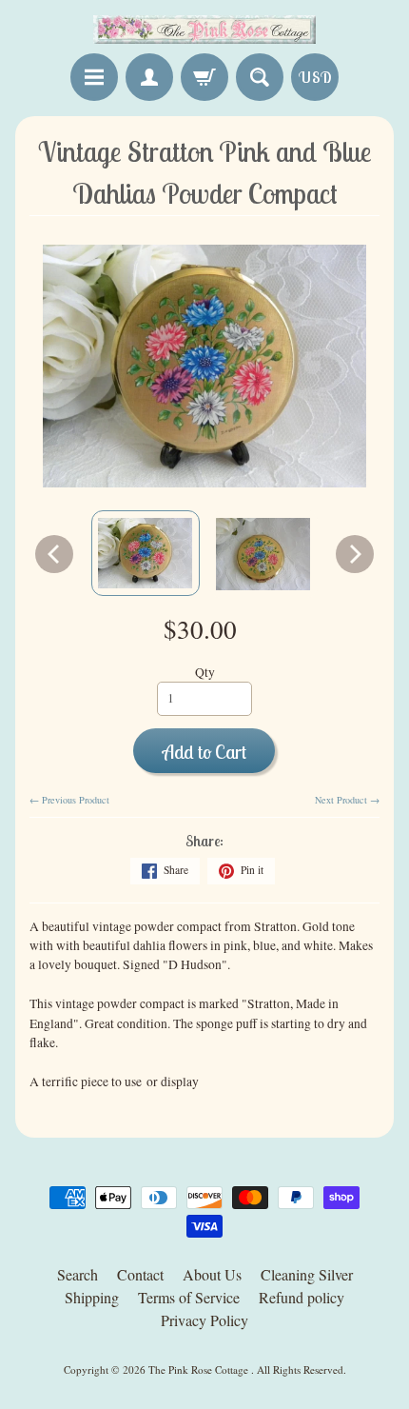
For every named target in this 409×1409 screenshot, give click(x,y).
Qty (205, 672)
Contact (140, 1274)
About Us (212, 1274)
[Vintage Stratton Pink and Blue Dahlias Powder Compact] (145, 552)
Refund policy (301, 1297)
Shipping (92, 1297)
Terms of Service (189, 1297)
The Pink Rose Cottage (199, 1369)
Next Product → (347, 799)
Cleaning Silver (307, 1274)
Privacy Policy (204, 1320)
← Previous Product (69, 799)
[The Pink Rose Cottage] (204, 29)
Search (77, 1274)
